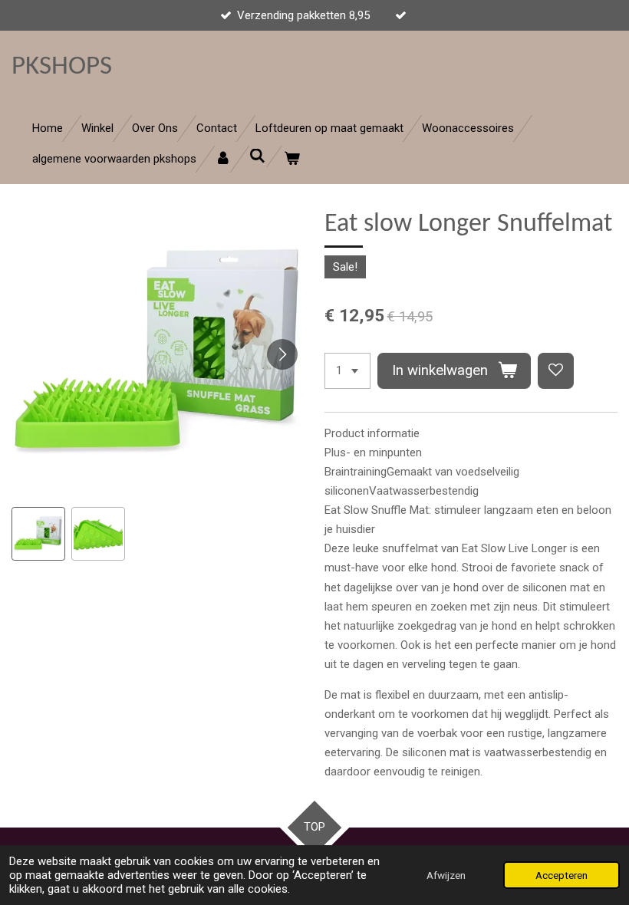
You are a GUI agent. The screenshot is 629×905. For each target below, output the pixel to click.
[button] (38, 534)
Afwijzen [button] (446, 875)
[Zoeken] (257, 156)
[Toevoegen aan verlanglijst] (556, 371)
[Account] (223, 159)
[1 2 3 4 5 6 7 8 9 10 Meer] (347, 371)
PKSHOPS (62, 67)
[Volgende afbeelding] (282, 354)
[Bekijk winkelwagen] (292, 159)
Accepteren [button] (561, 875)
